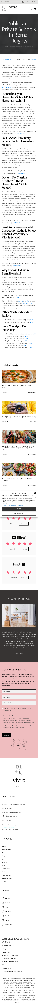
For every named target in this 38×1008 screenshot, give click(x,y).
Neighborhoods (7, 856)
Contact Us (19, 654)
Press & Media (6, 875)
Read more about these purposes (13, 505)
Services (4, 862)
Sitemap (4, 881)
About (4, 846)
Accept (19, 508)
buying (20, 301)
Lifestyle (33, 59)
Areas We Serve (7, 878)
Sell (3, 859)
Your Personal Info (8, 968)
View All (24, 524)
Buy (3, 852)
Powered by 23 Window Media (12, 971)
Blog (6, 46)
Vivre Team (8, 59)
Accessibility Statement (10, 955)
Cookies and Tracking (9, 958)
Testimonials (6, 868)
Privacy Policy (6, 952)
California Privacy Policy (10, 961)
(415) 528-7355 (7, 808)
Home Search (6, 849)
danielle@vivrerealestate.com (12, 812)
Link (17, 297)
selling (27, 301)
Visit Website (21, 133)
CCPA (3, 965)
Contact (4, 872)
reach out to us (27, 303)
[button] (35, 493)
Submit (6, 735)
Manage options (19, 513)
